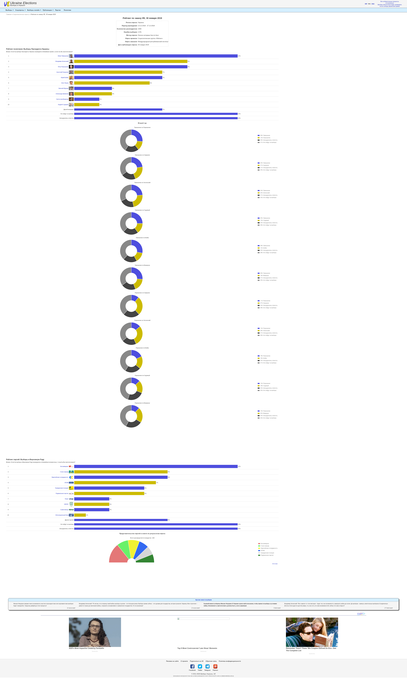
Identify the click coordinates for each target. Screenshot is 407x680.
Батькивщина (64, 466)
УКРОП (66, 504)
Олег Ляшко (64, 83)
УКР (366, 4)
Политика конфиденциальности (230, 661)
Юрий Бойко (64, 77)
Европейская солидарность (60, 477)
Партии (58, 10)
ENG (373, 4)
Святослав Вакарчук (62, 99)
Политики (67, 10)
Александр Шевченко (62, 94)
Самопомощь (64, 509)
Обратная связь (211, 661)
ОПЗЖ (66, 482)
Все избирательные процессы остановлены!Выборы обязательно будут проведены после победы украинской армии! (390, 4)
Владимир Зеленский (62, 61)
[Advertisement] (142, 442)
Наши (66, 499)
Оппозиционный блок (61, 515)
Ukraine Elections (23, 4)
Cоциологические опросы (21, 14)
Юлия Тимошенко (63, 56)
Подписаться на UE (197, 661)
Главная (8, 14)
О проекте (184, 661)
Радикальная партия (62, 493)
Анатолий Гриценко (62, 72)
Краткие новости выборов (203, 600)
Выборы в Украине (17, 5)
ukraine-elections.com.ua (228, 676)
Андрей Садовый (63, 104)
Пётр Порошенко (63, 67)
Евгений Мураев (63, 88)
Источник (274, 563)
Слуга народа (64, 472)
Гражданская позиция (61, 488)
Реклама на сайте (172, 661)
